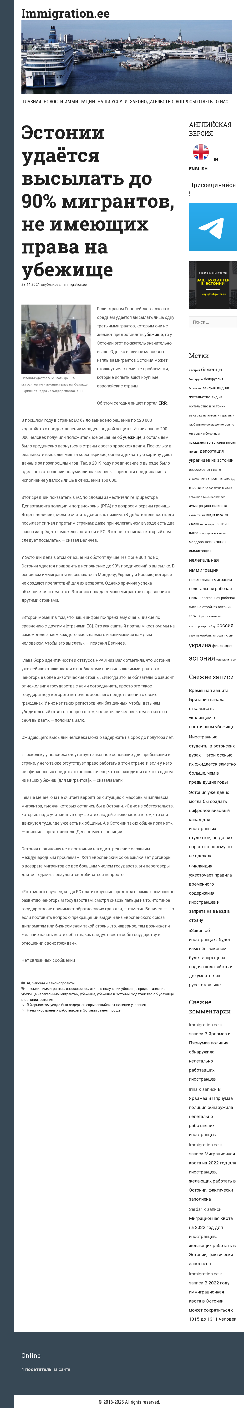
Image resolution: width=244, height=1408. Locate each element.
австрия (194, 370)
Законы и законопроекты (53, 983)
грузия (193, 451)
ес (86, 989)
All (28, 983)
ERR (162, 403)
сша (220, 635)
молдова (196, 542)
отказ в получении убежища (113, 989)
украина (200, 645)
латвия (222, 523)
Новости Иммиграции (69, 102)
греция (231, 442)
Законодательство (151, 102)
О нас (222, 102)
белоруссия (213, 379)
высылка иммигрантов (45, 989)
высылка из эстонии (204, 415)
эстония (46, 999)
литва (193, 533)
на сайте (45, 1369)
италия (194, 524)
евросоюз (74, 989)
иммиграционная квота (208, 506)
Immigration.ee (65, 13)
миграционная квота (212, 533)
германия (227, 415)
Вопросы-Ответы (195, 102)
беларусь (196, 379)
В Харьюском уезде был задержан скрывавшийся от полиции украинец (86, 1005)
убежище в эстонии (113, 994)
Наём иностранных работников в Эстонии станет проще (74, 1010)
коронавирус (207, 524)
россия (225, 625)
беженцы (211, 369)
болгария (195, 388)
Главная (32, 102)
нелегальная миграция (210, 579)
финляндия (222, 646)
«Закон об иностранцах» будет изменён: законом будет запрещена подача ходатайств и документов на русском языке (210, 957)
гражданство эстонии (207, 442)
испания (222, 515)
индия (210, 515)
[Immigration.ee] (126, 56)
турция (229, 635)
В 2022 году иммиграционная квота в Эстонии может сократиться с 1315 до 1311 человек (212, 1301)
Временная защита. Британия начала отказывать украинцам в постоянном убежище (211, 708)
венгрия (209, 388)
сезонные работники (202, 635)
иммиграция (197, 515)
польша (194, 616)
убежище (153, 334)
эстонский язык (226, 659)
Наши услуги (112, 102)
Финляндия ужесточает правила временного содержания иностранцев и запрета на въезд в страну (210, 893)
